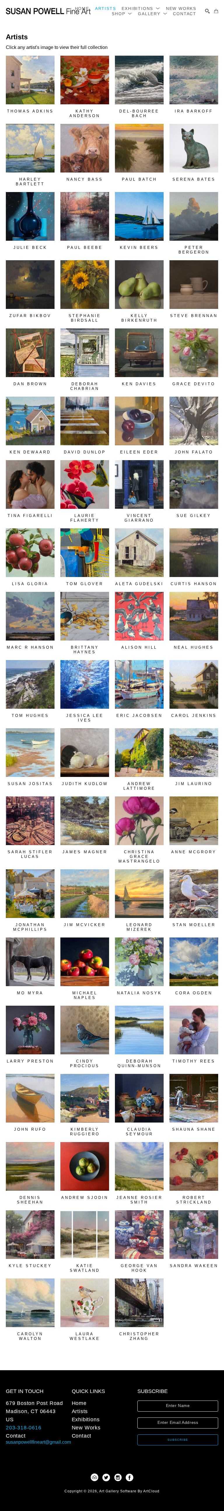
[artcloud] (94, 1477)
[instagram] (118, 1477)
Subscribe (177, 1439)
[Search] (207, 11)
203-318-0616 (23, 1428)
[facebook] (129, 1477)
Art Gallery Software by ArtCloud (129, 1491)
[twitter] (106, 1477)
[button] (141, 8)
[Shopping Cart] (216, 11)
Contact (16, 1436)
